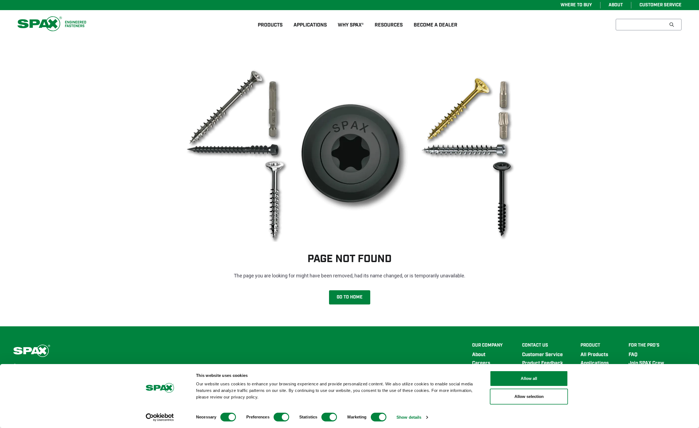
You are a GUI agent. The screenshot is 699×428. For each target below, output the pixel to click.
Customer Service (542, 354)
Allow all (529, 378)
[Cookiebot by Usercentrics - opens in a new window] (160, 417)
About (478, 354)
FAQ (633, 354)
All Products (594, 354)
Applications (594, 363)
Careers (481, 363)
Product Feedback (542, 363)
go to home (350, 297)
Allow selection (529, 396)
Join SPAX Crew (646, 363)
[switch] (281, 417)
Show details (408, 417)
